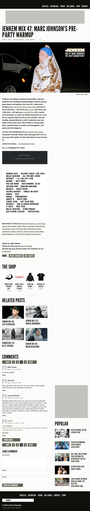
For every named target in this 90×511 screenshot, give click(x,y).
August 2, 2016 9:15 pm (15, 398)
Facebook (28, 246)
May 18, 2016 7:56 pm (14, 369)
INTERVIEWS (54, 6)
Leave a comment (10, 451)
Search (3, 500)
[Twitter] (72, 2)
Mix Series (29, 255)
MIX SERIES (71, 6)
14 (39, 39)
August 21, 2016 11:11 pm (15, 423)
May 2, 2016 (6, 39)
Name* (4, 470)
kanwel (10, 421)
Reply (4, 375)
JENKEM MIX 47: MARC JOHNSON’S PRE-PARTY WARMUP (40, 32)
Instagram (6, 251)
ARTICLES (45, 6)
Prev (7, 362)
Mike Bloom (19, 39)
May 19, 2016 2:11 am (14, 382)
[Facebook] (69, 2)
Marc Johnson (16, 255)
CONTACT (85, 6)
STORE (64, 495)
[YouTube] (80, 2)
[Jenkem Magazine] (18, 4)
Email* (4, 477)
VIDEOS (62, 6)
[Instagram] (75, 2)
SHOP (78, 6)
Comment (6, 455)
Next (31, 362)
